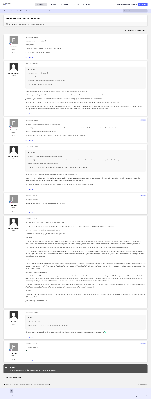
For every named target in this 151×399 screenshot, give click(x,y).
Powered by (139, 396)
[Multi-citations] (26, 57)
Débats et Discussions (37, 24)
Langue (7, 396)
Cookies (14, 396)
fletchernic (14, 24)
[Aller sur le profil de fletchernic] (7, 24)
